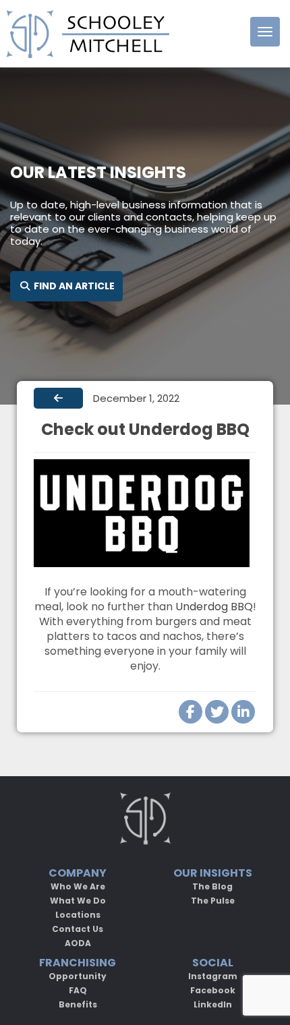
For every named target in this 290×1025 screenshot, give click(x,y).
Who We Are (78, 886)
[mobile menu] (265, 32)
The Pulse (213, 900)
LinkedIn (213, 1004)
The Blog (212, 886)
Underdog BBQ (214, 606)
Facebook (212, 990)
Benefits (78, 1004)
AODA (78, 943)
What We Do (78, 900)
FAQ (78, 990)
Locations (77, 914)
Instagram (212, 976)
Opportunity (78, 976)
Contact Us (77, 929)
